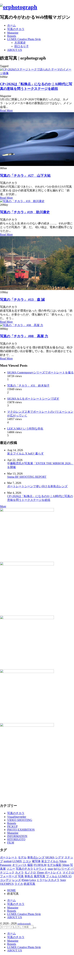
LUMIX (17, 861)
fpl (55, 868)
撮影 (30, 864)
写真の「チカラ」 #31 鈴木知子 (28, 385)
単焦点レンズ (36, 857)
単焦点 (28, 876)
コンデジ (5, 880)
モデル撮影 (54, 864)
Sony (63, 880)
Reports (11, 823)
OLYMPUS (7, 883)
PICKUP (12, 826)
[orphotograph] (18, 7)
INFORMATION (17, 836)
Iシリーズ (63, 868)
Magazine (12, 832)
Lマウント (40, 868)
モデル (22, 857)
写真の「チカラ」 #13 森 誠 (22, 299)
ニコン (27, 861)
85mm (25, 880)
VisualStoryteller (16, 816)
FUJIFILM (40, 864)
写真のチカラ (15, 813)
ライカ (18, 883)
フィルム (51, 876)
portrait (8, 861)
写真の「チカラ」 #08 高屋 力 (24, 336)
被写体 (36, 861)
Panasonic (5, 864)
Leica (32, 880)
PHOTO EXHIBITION (21, 829)
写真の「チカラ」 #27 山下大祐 (25, 175)
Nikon (62, 861)
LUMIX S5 (64, 876)
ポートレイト (53, 872)
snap (50, 868)
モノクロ (30, 872)
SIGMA (49, 857)
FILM (10, 842)
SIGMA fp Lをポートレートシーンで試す (33, 398)
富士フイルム (50, 861)
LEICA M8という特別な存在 (25, 428)
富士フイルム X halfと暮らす (25, 453)
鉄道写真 (29, 883)
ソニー (10, 868)
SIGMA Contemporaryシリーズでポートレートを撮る (40, 372)
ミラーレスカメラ (47, 880)
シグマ (59, 857)
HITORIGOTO (16, 839)
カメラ (19, 872)
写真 (21, 876)
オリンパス (19, 864)
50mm (65, 864)
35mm (40, 872)
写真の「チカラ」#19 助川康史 (25, 212)
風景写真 (39, 876)
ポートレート (8, 857)
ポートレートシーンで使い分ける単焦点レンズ (37, 486)
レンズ (16, 880)
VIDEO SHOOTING (19, 819)
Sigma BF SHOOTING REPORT (26, 476)
